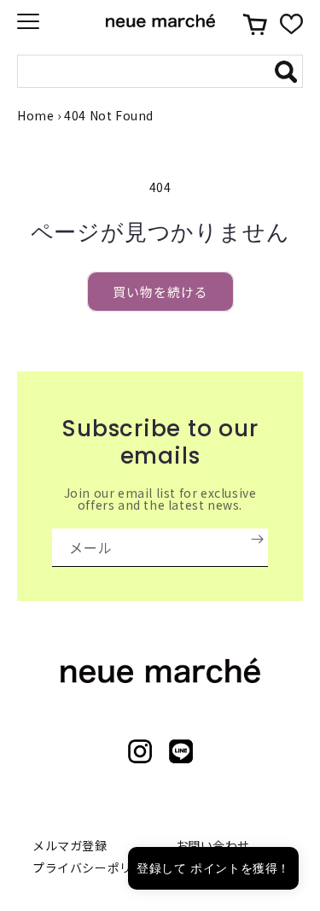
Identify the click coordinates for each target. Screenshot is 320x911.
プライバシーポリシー (94, 867)
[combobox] (147, 71)
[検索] (286, 72)
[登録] (257, 539)
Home (35, 115)
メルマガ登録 (70, 845)
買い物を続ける (160, 292)
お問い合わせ (213, 845)
